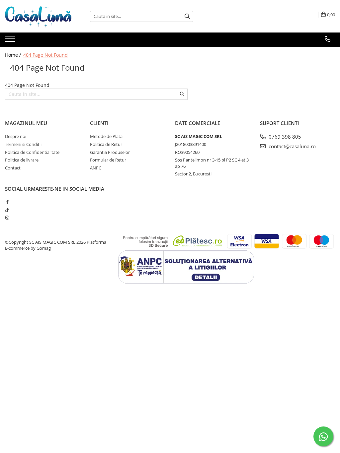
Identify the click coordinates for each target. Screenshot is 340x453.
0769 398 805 (284, 136)
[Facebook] (7, 202)
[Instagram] (7, 218)
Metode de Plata (106, 136)
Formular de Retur (108, 160)
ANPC (95, 168)
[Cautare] (187, 16)
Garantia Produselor (110, 152)
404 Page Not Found (45, 55)
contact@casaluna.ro (291, 146)
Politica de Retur (106, 144)
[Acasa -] (38, 16)
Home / (13, 55)
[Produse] (11, 41)
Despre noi (15, 136)
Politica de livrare (22, 160)
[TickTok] (7, 210)
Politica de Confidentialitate (32, 152)
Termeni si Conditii (23, 144)
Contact (13, 168)
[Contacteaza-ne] (327, 39)
